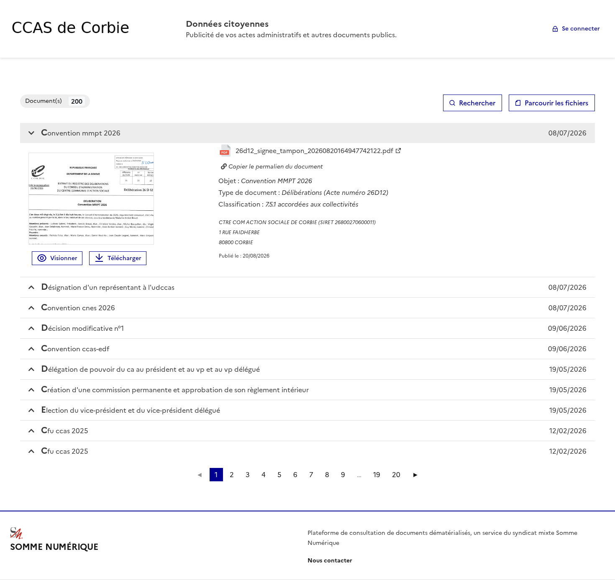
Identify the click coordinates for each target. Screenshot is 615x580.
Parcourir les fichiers (556, 103)
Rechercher (477, 103)
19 (376, 475)
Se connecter (581, 28)
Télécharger (124, 258)
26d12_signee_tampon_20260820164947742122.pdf (314, 151)
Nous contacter (330, 560)
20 (396, 475)
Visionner (63, 258)
